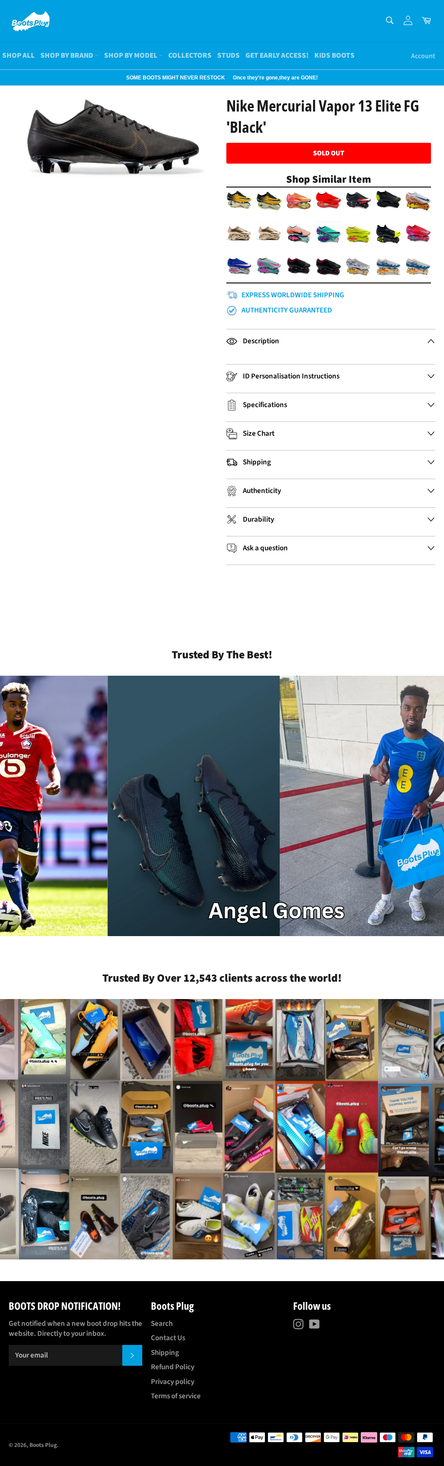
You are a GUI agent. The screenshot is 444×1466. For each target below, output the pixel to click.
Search (162, 1323)
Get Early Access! (277, 55)
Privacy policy (172, 1382)
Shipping (165, 1353)
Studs (228, 55)
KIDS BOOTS (334, 55)
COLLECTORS (190, 55)
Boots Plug (43, 1445)
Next (4, 77)
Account (423, 56)
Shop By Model (131, 55)
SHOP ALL (18, 55)
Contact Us (168, 1338)
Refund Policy (172, 1367)
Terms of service (176, 1396)
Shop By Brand (67, 55)
